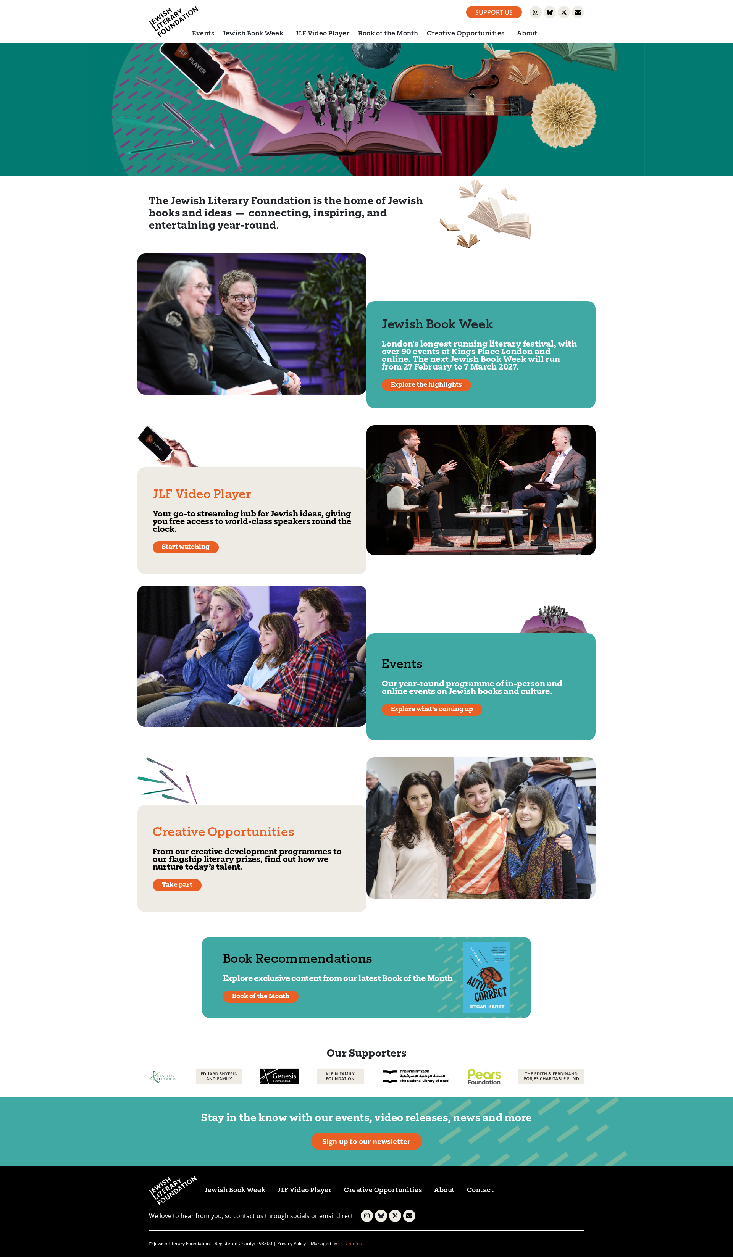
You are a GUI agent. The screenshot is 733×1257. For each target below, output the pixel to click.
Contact (480, 1191)
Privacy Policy (291, 1243)
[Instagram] (536, 12)
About (527, 34)
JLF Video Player (322, 34)
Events (203, 34)
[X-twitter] (564, 12)
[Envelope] (578, 12)
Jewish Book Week (253, 34)
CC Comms (350, 1243)
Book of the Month (388, 34)
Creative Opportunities (466, 34)
